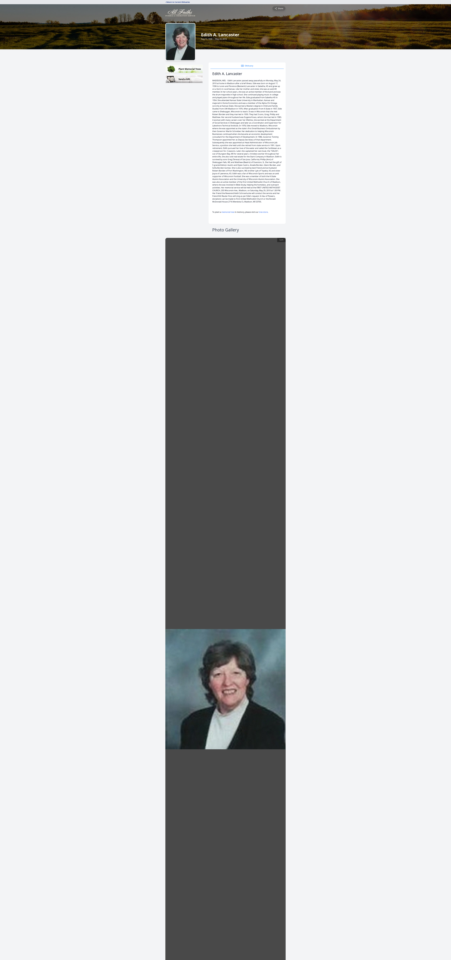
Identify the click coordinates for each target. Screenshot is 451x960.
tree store (263, 212)
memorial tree (228, 212)
